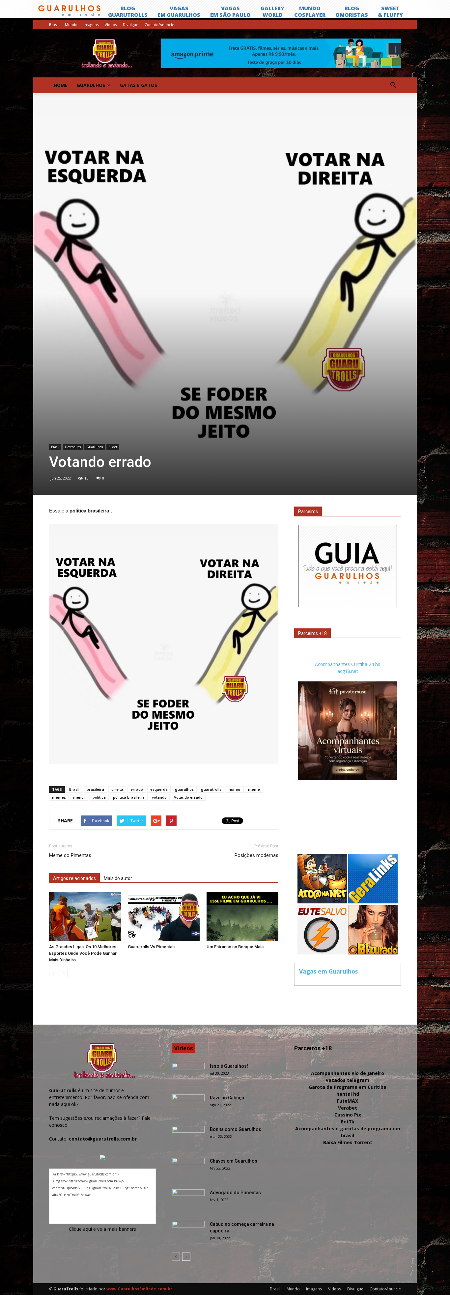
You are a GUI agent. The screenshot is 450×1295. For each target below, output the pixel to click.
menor (79, 797)
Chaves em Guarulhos (233, 1161)
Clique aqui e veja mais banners (102, 1229)
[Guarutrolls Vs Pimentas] (164, 916)
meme (254, 789)
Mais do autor (118, 878)
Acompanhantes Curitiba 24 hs (347, 664)
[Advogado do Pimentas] (188, 1200)
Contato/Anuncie (159, 24)
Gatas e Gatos (138, 85)
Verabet (347, 1108)
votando (159, 797)
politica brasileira (129, 797)
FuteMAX (347, 1101)
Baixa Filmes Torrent (347, 1142)
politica (99, 797)
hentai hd (347, 1094)
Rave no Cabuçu (227, 1097)
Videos (111, 24)
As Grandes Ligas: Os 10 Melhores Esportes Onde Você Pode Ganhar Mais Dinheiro (83, 953)
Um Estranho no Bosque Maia (235, 946)
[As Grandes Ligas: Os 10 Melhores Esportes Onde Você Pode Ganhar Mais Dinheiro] (85, 916)
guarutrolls (211, 789)
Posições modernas (256, 855)
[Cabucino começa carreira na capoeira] (188, 1232)
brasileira (95, 789)
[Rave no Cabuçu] (188, 1105)
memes (59, 797)
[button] (393, 85)
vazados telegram (347, 1080)
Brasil (54, 24)
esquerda (159, 789)
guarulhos (184, 789)
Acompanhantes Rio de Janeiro (347, 1073)
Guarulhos (91, 85)
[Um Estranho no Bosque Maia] (242, 916)
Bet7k (347, 1121)
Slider (112, 447)
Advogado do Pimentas (235, 1192)
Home (61, 85)
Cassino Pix (347, 1115)
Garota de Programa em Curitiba (347, 1087)
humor (235, 789)
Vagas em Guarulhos (328, 971)
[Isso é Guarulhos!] (188, 1074)
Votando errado (188, 797)
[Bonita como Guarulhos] (188, 1137)
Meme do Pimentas (70, 855)
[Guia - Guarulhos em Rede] (347, 605)
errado (136, 789)
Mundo (71, 24)
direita (117, 789)
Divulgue (130, 24)
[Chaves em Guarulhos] (188, 1169)
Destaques (73, 447)
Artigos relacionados (74, 878)
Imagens (91, 24)
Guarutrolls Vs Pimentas (151, 946)
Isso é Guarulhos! (229, 1066)
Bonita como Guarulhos (235, 1129)
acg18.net (347, 671)
